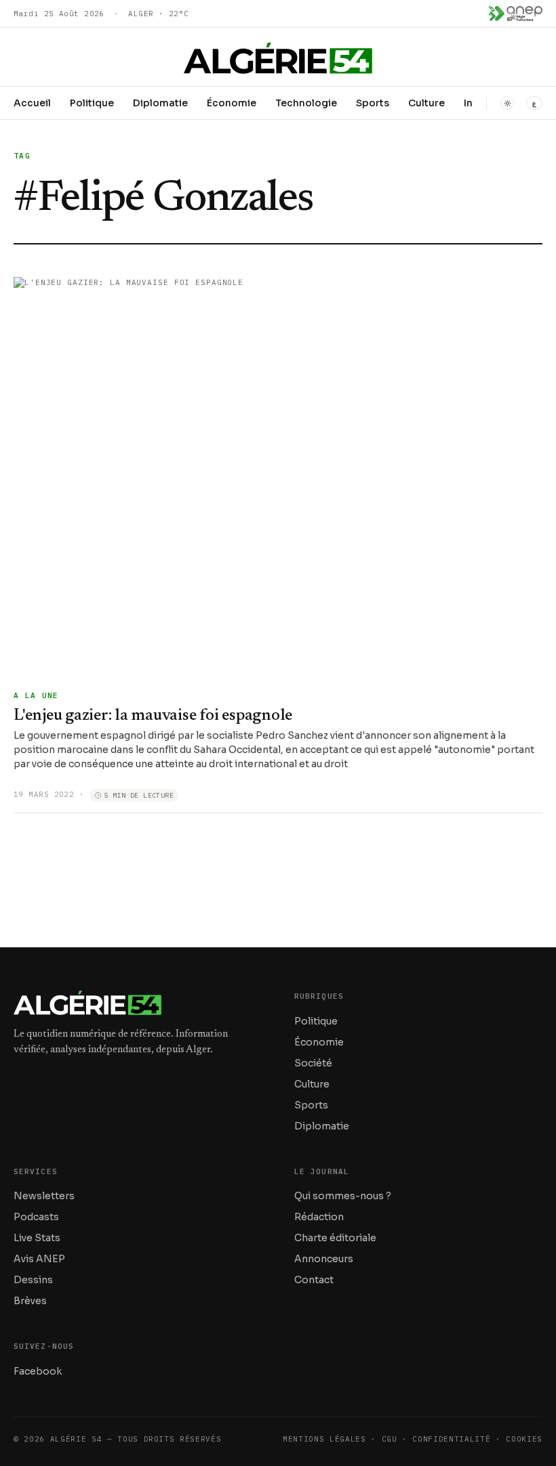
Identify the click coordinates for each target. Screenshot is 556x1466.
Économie (231, 103)
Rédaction (319, 1217)
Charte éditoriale (335, 1238)
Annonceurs (323, 1259)
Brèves (30, 1301)
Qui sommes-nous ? (342, 1196)
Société (313, 1063)
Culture (426, 103)
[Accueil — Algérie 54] (278, 58)
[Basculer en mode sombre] (507, 103)
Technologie (306, 103)
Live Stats (37, 1238)
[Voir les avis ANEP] (515, 13)
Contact (314, 1280)
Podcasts (36, 1217)
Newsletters (44, 1196)
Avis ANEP (39, 1259)
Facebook (38, 1371)
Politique (92, 103)
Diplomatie (160, 103)
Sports (372, 103)
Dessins (33, 1280)
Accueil (32, 103)
